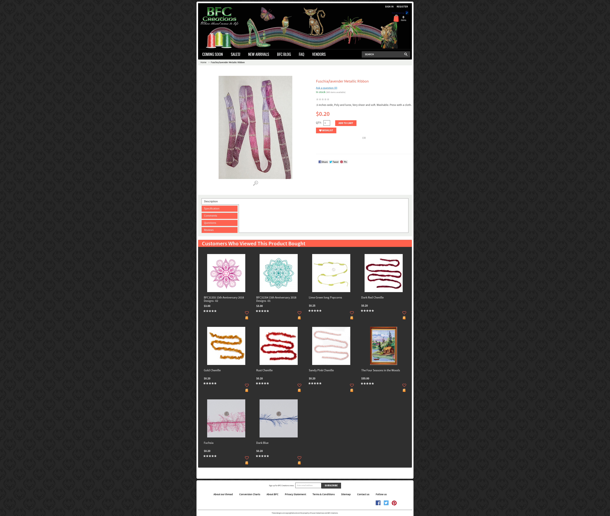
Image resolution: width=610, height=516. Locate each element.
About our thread (223, 494)
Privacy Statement (295, 494)
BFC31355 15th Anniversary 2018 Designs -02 (224, 299)
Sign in (389, 6)
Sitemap (346, 494)
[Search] (406, 54)
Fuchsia (209, 443)
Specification (211, 208)
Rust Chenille (264, 370)
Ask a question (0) (326, 88)
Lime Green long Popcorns (325, 297)
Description (211, 201)
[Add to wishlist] (247, 313)
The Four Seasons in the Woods (380, 370)
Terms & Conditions (323, 494)
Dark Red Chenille (372, 297)
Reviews (209, 230)
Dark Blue (262, 443)
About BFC (272, 494)
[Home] (225, 16)
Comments (210, 216)
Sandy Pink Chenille (321, 370)
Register (402, 6)
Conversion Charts (249, 494)
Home (203, 62)
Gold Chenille (212, 370)
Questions (210, 223)
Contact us (363, 494)
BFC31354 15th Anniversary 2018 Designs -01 (276, 299)
